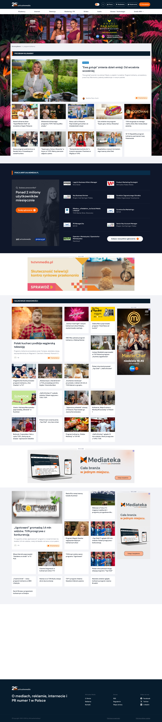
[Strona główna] (21, 4)
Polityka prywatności (113, 718)
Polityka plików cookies (143, 718)
